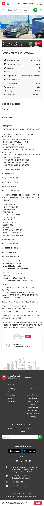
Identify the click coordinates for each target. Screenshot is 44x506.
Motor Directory (33, 398)
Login (31, 3)
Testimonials (11, 401)
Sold (38, 503)
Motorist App (11, 398)
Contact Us (11, 395)
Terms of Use (16, 493)
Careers (11, 392)
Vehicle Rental (33, 410)
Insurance (33, 392)
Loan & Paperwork (33, 395)
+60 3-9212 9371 (17, 482)
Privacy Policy (27, 493)
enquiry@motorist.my (18, 486)
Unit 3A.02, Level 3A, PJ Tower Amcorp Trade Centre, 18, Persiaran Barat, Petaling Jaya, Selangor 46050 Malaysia (24, 469)
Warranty (33, 417)
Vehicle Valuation (33, 414)
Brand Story (11, 389)
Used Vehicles (33, 407)
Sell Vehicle (22, 4)
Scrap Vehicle (33, 401)
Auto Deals (33, 389)
